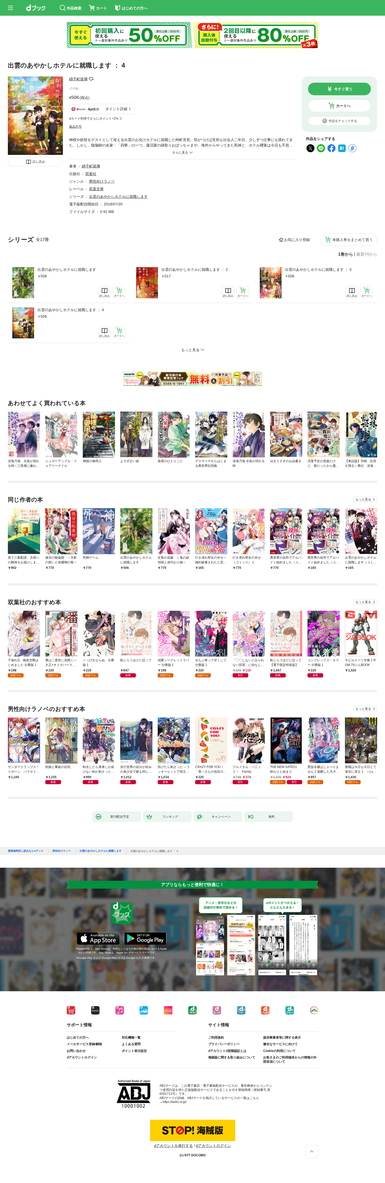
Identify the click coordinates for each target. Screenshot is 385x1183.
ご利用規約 (216, 1037)
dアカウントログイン (82, 1057)
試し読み (38, 162)
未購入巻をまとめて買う (352, 240)
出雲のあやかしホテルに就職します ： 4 (70, 310)
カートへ (343, 106)
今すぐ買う (343, 89)
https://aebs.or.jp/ (174, 1102)
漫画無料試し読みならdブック (25, 851)
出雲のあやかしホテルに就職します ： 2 (194, 269)
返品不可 (75, 126)
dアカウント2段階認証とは (227, 1051)
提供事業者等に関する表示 (282, 1037)
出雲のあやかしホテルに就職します (66, 269)
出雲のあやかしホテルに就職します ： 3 (318, 269)
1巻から (345, 254)
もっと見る (363, 499)
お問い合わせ (76, 1051)
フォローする (91, 79)
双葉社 (90, 174)
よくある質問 (131, 1044)
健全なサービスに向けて (280, 1044)
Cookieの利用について (279, 1051)
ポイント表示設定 (134, 1051)
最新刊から (366, 254)
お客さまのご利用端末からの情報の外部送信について (290, 1059)
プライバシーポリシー (224, 1044)
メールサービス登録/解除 (84, 1044)
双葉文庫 (96, 189)
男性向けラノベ (102, 181)
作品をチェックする (343, 121)
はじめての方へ (78, 1037)
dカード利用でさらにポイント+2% (93, 118)
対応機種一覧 (131, 1037)
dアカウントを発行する (173, 1145)
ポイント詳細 (116, 109)
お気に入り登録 (297, 240)
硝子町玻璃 (78, 79)
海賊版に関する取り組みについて (231, 1057)
